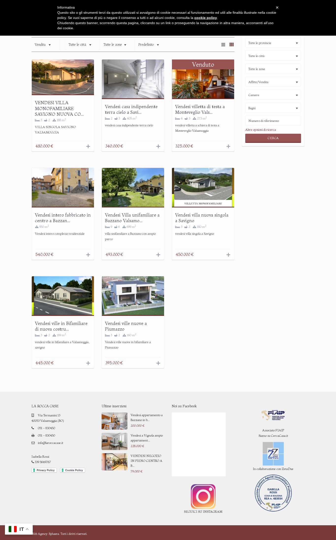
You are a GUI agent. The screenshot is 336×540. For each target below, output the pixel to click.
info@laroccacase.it (50, 443)
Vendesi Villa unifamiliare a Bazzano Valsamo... (132, 217)
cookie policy (205, 18)
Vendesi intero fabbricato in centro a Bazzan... (63, 217)
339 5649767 (42, 462)
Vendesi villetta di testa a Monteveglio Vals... (200, 109)
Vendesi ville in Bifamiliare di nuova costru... (61, 326)
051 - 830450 (46, 428)
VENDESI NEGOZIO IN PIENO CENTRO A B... (146, 460)
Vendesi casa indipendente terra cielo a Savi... (131, 109)
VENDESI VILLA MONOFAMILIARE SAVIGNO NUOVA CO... (59, 108)
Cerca (273, 138)
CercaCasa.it (279, 436)
